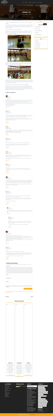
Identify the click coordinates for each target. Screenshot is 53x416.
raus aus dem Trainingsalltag (42, 400)
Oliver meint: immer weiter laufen (31, 402)
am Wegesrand (19, 362)
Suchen (45, 24)
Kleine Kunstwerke (38, 26)
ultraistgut (9, 152)
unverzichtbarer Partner (39, 30)
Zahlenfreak (40, 407)
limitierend (37, 32)
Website (7, 281)
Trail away (29, 2)
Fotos (37, 2)
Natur (39, 397)
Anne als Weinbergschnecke (30, 391)
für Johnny (40, 388)
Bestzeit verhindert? (38, 34)
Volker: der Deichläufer (30, 405)
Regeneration (40, 401)
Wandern (45, 404)
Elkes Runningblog (29, 395)
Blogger (43, 387)
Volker (9, 177)
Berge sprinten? (7, 396)
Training (40, 403)
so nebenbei (45, 401)
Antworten (7, 107)
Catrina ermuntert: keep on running (31, 392)
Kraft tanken (45, 393)
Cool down (33, 2)
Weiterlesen (10, 374)
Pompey (6, 391)
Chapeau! (28, 362)
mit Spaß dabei (41, 394)
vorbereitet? (40, 404)
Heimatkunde (40, 391)
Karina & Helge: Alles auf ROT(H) (31, 397)
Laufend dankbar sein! (4, 1)
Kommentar (8, 266)
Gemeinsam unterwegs (42, 390)
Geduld (44, 388)
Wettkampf (40, 406)
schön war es (10, 362)
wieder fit (44, 406)
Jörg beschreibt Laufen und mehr (31, 396)
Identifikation (40, 393)
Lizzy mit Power (29, 398)
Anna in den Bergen (29, 390)
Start (23, 2)
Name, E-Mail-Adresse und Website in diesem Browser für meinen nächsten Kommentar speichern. (19, 286)
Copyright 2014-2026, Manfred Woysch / (26, 414)
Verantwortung (44, 403)
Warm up (26, 2)
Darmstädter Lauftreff (30, 407)
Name (7, 274)
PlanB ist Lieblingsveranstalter (31, 409)
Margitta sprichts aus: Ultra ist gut (31, 399)
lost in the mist (38, 28)
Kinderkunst (6, 395)
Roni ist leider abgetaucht (30, 403)
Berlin (39, 387)
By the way (40, 2)
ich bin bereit (45, 391)
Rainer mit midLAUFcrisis (30, 404)
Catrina (9, 96)
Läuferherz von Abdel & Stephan (31, 408)
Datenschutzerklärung (41, 411)
